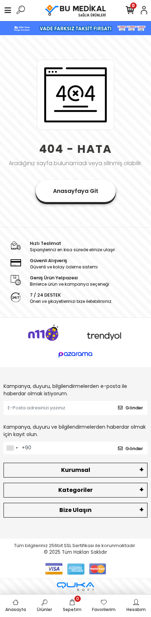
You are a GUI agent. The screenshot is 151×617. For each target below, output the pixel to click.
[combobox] (12, 448)
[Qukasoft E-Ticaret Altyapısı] (75, 586)
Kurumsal (75, 470)
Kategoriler (75, 490)
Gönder (134, 407)
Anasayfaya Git (75, 191)
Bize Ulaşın (75, 510)
